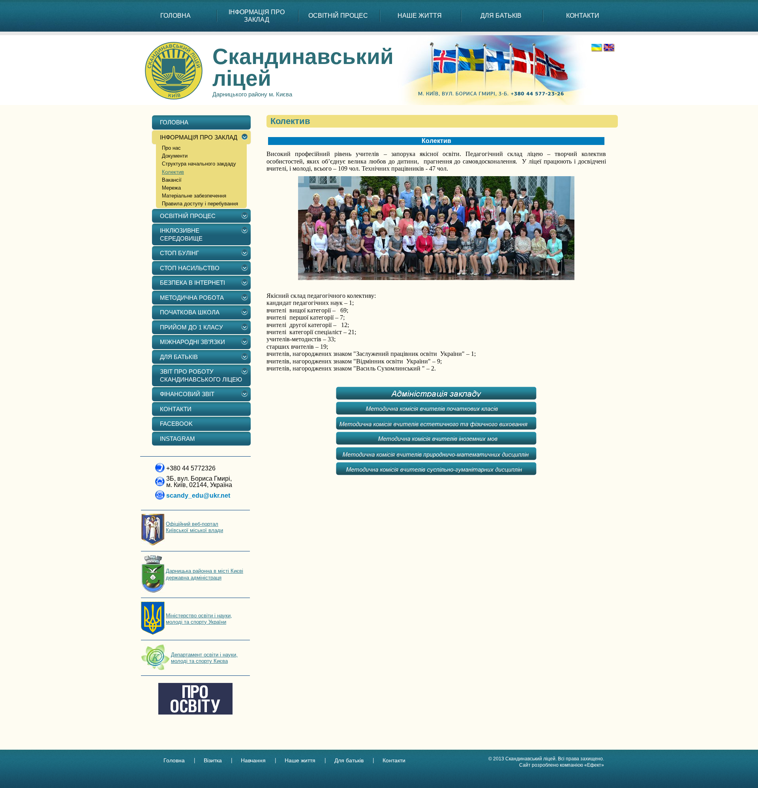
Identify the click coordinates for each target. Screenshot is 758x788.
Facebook (176, 423)
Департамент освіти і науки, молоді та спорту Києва (204, 658)
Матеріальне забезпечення (194, 196)
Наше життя (300, 760)
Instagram (177, 438)
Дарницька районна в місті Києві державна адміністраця (204, 574)
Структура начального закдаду (199, 164)
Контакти (394, 760)
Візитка (213, 760)
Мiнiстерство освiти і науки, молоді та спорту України (199, 619)
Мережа (171, 188)
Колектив (173, 172)
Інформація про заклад (257, 16)
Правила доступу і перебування (200, 204)
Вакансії (172, 180)
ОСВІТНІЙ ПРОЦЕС (338, 15)
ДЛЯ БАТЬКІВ (501, 15)
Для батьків (349, 760)
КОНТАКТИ (582, 15)
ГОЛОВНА (175, 15)
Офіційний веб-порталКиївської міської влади (194, 527)
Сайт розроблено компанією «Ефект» (561, 765)
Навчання (253, 760)
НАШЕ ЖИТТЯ (420, 15)
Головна (174, 760)
